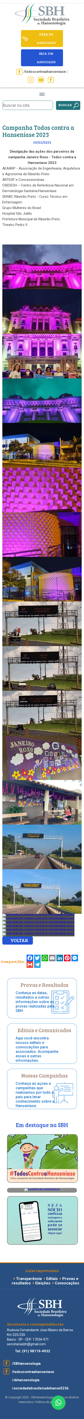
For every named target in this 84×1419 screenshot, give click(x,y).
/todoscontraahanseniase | (45, 72)
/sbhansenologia (25, 1380)
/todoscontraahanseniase (33, 1372)
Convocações (67, 1283)
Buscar (65, 105)
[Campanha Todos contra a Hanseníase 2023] (42, 288)
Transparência (29, 1278)
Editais (52, 1278)
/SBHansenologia (26, 1363)
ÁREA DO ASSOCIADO (46, 38)
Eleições (43, 1283)
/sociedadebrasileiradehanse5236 (40, 1388)
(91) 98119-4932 (36, 1351)
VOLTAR (19, 940)
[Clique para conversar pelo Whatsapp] (58, 1403)
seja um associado (46, 57)
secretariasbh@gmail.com (26, 1344)
